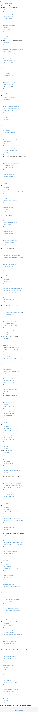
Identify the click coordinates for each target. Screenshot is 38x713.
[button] (0, 0)
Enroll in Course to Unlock (19, 710)
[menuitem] (0, 2)
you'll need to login (22, 709)
